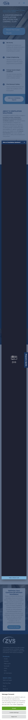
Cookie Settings (14, 712)
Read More (20, 704)
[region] (14, 706)
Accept (14, 708)
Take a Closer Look (14, 577)
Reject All (14, 716)
